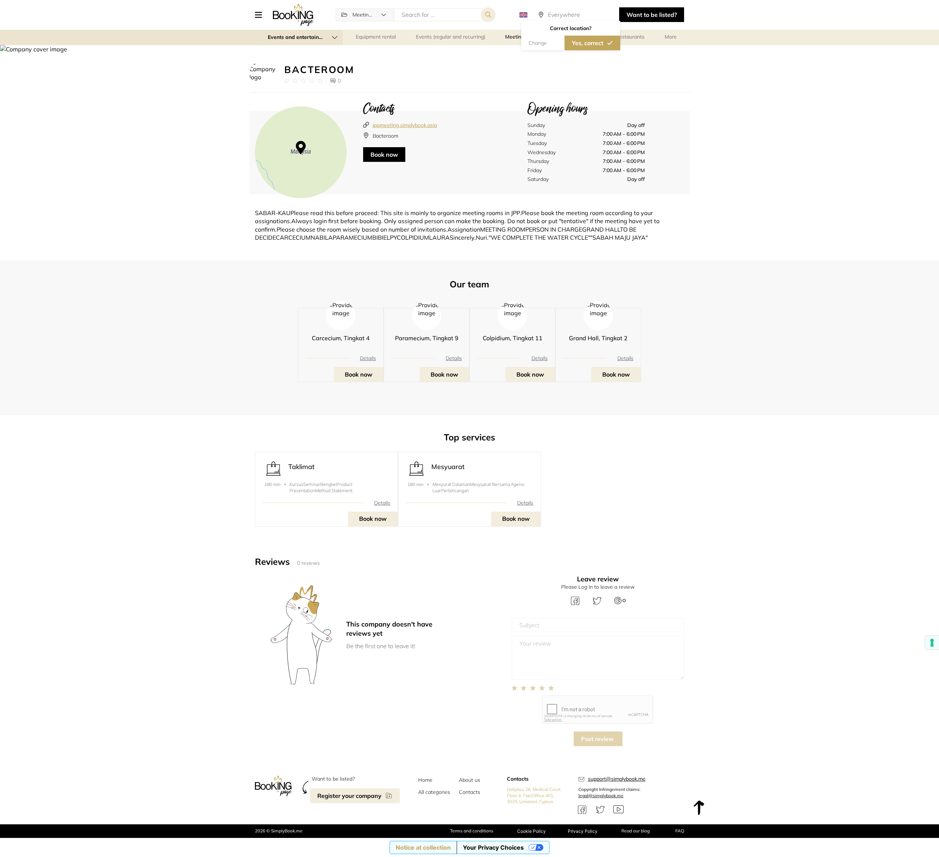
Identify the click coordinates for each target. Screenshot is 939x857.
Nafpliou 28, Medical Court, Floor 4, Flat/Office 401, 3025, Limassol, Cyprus (534, 796)
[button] (261, 14)
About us (469, 780)
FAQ (679, 831)
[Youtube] (618, 809)
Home (425, 780)
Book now (384, 154)
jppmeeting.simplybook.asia (405, 125)
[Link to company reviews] (303, 81)
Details (368, 358)
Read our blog (635, 831)
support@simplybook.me (617, 779)
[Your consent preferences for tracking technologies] (932, 643)
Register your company (349, 795)
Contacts (469, 792)
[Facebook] (582, 809)
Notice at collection (423, 847)
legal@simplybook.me (601, 795)
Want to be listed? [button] (651, 14)
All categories (434, 792)
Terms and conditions (471, 831)
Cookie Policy (531, 831)
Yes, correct (587, 43)
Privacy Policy (583, 831)
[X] (600, 809)
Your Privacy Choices (493, 847)
